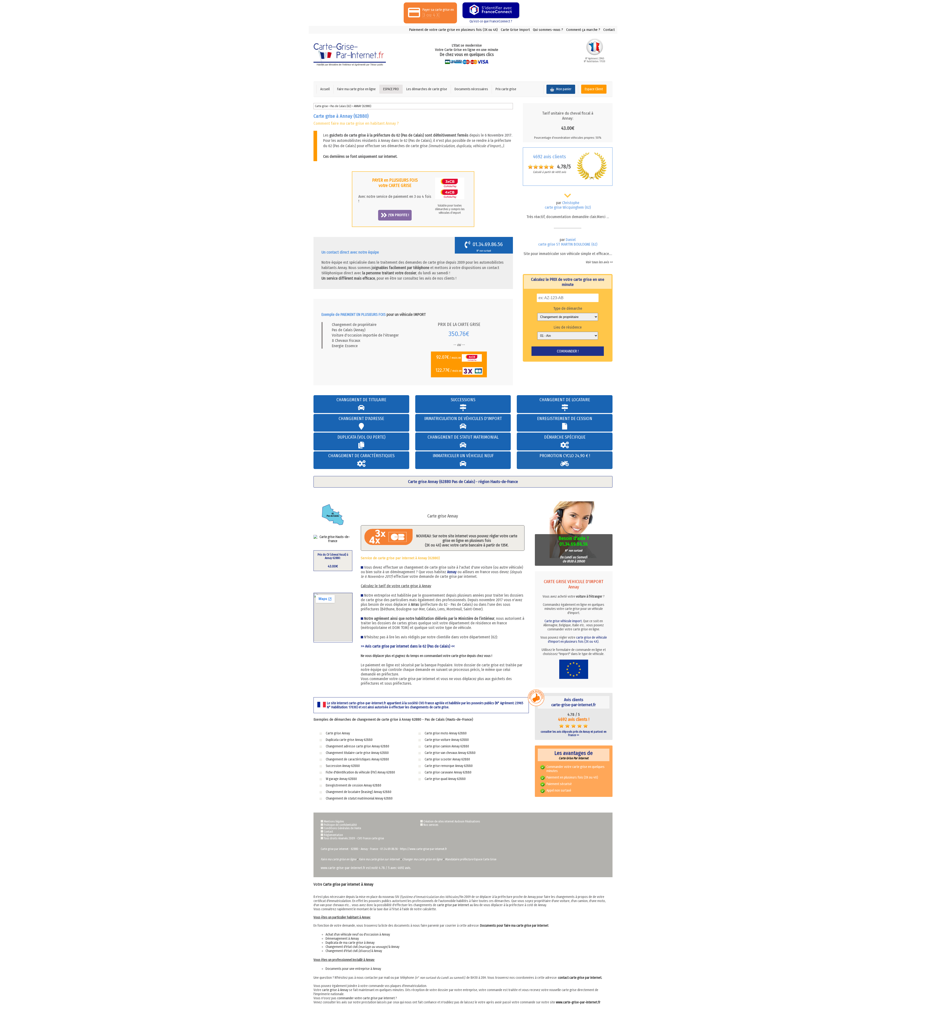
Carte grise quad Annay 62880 (445, 779)
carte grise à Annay (335, 990)
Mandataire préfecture (459, 859)
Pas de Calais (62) (341, 106)
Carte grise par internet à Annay (348, 884)
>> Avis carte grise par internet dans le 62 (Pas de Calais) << (408, 646)
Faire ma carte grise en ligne (356, 89)
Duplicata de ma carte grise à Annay (350, 943)
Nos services (430, 825)
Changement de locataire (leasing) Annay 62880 (358, 792)
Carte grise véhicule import (563, 621)
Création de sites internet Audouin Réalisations (451, 821)
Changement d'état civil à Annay (362, 947)
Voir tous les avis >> (599, 262)
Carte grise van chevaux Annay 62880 (450, 753)
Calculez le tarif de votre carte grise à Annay (396, 586)
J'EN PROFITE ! (398, 215)
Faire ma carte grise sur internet (379, 859)
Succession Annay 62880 (343, 766)
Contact (609, 30)
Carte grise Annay (338, 733)
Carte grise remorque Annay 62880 (449, 766)
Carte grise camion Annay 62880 (447, 746)
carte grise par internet (453, 905)
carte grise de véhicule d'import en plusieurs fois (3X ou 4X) (577, 639)
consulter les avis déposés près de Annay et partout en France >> (573, 733)
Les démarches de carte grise (426, 89)
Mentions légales (334, 821)
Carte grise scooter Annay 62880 (447, 759)
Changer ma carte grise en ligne (422, 859)
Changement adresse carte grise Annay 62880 (357, 746)
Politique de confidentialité (340, 825)
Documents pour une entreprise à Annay (353, 969)
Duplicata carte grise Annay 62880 (349, 740)
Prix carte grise (506, 89)
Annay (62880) (362, 106)
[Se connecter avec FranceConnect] (491, 10)
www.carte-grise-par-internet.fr (578, 1002)
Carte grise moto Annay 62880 (446, 733)
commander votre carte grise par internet (366, 998)
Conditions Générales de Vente (342, 828)
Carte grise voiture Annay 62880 (447, 740)
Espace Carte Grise (485, 859)
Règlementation (333, 835)
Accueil (325, 89)
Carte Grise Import (515, 30)
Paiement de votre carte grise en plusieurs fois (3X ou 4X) (453, 30)
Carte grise (321, 106)
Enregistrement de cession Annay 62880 (353, 785)
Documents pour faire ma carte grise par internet (514, 926)
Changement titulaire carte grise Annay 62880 (357, 753)
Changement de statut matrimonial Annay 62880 (359, 798)
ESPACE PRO (391, 89)
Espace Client (594, 89)
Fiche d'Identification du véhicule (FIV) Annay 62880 (360, 772)
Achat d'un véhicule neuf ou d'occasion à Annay (358, 934)
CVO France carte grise (370, 838)
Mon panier (563, 89)
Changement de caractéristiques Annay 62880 (357, 759)
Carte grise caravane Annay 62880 (448, 772)
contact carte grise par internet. (580, 978)
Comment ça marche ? (583, 30)
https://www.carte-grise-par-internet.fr (423, 849)
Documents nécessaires (471, 89)
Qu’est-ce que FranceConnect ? (491, 21)
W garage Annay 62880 (341, 779)
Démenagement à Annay (342, 939)
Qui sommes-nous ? (548, 30)
